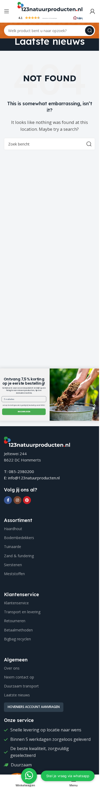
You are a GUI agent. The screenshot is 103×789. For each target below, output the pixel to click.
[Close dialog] (98, 371)
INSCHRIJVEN (23, 411)
